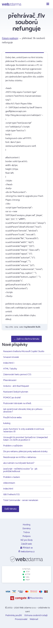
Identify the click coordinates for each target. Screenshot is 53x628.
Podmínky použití (13, 615)
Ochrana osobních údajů (36, 615)
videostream (9, 483)
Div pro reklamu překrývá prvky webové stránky (25, 451)
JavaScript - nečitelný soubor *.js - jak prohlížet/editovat (20, 470)
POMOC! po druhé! (12, 398)
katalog (6, 423)
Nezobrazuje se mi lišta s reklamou (19, 457)
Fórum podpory (10, 38)
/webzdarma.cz (27, 552)
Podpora (27, 536)
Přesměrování (9, 380)
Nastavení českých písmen (15, 392)
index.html (8, 489)
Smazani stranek (11, 357)
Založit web (26, 544)
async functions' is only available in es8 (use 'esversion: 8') (23, 430)
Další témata (10, 509)
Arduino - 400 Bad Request (16, 386)
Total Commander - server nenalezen (20, 500)
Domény (27, 528)
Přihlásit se (27, 548)
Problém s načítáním (13, 446)
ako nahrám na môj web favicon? (18, 463)
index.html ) (8, 363)
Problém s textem (11, 477)
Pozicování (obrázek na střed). (17, 403)
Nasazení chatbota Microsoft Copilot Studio (23, 351)
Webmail (34, 619)
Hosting (26, 525)
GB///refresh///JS (11, 494)
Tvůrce (26, 532)
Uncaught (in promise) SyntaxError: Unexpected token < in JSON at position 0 (25, 438)
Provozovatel (21, 619)
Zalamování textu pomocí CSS (17, 374)
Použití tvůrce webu (12, 417)
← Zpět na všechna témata (26, 339)
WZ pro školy (26, 540)
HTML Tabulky (10, 369)
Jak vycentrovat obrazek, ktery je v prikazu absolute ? (22, 410)
